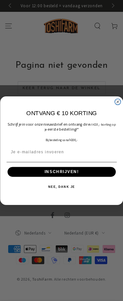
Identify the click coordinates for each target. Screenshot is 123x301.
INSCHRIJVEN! (61, 172)
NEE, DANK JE (61, 186)
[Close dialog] (118, 102)
